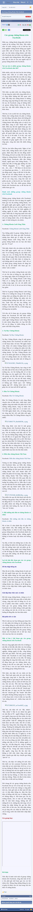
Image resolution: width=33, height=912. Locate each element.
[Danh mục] (4, 2)
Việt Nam (4, 909)
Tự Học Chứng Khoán (16, 335)
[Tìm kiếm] (31, 2)
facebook (11, 898)
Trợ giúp (27, 909)
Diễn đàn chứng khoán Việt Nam (19, 458)
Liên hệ (22, 909)
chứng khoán (5, 898)
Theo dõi (28, 16)
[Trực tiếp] (27, 2)
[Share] (28, 21)
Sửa (30, 896)
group (16, 898)
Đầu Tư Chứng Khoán (16, 396)
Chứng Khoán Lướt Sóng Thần (19, 229)
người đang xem (7, 16)
